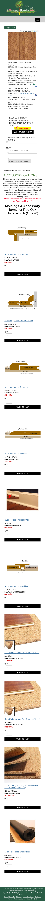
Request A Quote (32, 899)
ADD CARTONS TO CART (20, 161)
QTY (6, 265)
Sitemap (19, 897)
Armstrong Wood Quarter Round (18, 321)
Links (23, 899)
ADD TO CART (23, 274)
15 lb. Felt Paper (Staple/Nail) (17, 852)
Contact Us (17, 899)
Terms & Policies (28, 897)
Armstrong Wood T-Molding (16, 586)
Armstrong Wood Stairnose (16, 254)
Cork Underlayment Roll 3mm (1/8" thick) (22, 653)
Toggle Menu (10, 27)
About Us (12, 897)
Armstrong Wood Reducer (15, 453)
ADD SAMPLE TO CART (23, 132)
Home (6, 897)
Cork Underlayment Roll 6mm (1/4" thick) (22, 719)
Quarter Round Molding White (17, 520)
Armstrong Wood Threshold (16, 387)
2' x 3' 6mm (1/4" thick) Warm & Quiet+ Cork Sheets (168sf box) (21, 786)
